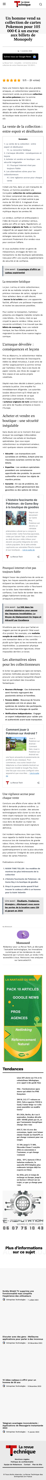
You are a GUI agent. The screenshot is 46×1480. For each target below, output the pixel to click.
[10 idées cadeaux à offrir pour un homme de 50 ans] (23, 1362)
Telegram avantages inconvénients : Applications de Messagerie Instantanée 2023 (23, 1425)
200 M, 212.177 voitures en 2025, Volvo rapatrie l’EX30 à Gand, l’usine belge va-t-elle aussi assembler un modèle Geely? (29, 1104)
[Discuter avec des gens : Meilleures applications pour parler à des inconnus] (23, 1319)
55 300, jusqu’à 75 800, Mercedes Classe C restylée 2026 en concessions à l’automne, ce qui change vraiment (28, 1149)
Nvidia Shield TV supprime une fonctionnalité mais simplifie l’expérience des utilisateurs (18, 1293)
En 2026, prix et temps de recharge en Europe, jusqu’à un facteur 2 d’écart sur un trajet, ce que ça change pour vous (29, 1180)
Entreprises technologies (16, 1300)
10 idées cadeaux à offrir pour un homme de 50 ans (19, 1381)
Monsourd (8, 926)
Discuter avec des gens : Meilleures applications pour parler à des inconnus (23, 1337)
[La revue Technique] (23, 1450)
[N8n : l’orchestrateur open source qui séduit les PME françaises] (9, 1091)
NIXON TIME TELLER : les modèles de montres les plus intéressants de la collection (22, 871)
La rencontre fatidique (19, 150)
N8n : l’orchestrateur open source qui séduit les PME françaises (28, 1091)
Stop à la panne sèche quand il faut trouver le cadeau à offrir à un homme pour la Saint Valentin (23, 889)
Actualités (17, 63)
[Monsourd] (23, 935)
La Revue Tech (8, 63)
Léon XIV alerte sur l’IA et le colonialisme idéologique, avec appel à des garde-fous (29, 1080)
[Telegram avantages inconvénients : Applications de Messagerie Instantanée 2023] (23, 1405)
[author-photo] (4, 1299)
